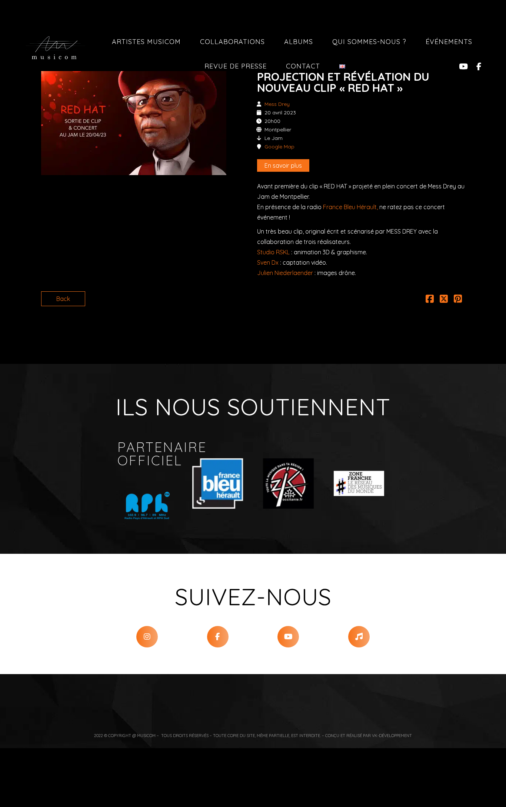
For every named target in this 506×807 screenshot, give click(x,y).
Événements (449, 41)
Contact (303, 66)
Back (63, 298)
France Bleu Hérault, (350, 207)
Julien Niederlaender (285, 273)
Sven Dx (268, 262)
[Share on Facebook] (430, 300)
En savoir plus (283, 165)
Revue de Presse (235, 66)
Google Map (279, 146)
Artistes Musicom (146, 41)
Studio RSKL (273, 252)
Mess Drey (277, 104)
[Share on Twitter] (444, 300)
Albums (298, 41)
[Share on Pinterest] (458, 300)
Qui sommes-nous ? (369, 41)
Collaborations (232, 41)
